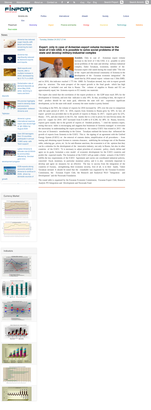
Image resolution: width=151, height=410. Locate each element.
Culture (126, 16)
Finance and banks (68, 25)
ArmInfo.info (23, 16)
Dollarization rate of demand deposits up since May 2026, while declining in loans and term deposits (18, 89)
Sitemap (8, 2)
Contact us (52, 2)
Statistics (139, 25)
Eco (22, 20)
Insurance (104, 25)
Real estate (12, 29)
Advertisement (23, 2)
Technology (121, 25)
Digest (51, 25)
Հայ (82, 2)
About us (38, 2)
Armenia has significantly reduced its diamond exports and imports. (26, 58)
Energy (86, 25)
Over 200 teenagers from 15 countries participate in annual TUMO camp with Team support (26, 138)
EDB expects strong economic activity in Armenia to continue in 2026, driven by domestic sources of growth (19, 172)
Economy (33, 25)
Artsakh (85, 16)
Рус (89, 2)
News (4, 34)
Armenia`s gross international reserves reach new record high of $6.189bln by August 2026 (27, 123)
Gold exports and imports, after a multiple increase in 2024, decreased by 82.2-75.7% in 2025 (25, 73)
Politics (43, 16)
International (64, 16)
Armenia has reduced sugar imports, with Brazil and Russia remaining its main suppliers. (26, 44)
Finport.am (12, 25)
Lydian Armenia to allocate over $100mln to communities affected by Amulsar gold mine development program (18, 155)
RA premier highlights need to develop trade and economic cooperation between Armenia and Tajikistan (18, 107)
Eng (95, 2)
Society (105, 16)
